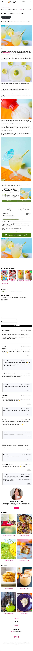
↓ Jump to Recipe (6, 17)
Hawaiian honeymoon (7, 52)
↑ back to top (16, 618)
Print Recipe (9, 200)
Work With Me (16, 636)
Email (2, 321)
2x (28, 213)
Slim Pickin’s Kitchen (4, 4)
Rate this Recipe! (4, 299)
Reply (28, 341)
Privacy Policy (16, 625)
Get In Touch (16, 637)
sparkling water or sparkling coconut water (11, 219)
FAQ (16, 639)
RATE (11, 235)
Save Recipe (24, 200)
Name (2, 317)
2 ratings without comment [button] (16, 291)
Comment (3, 303)
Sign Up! (12, 631)
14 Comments (9, 11)
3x (30, 213)
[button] (2, 194)
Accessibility (16, 626)
